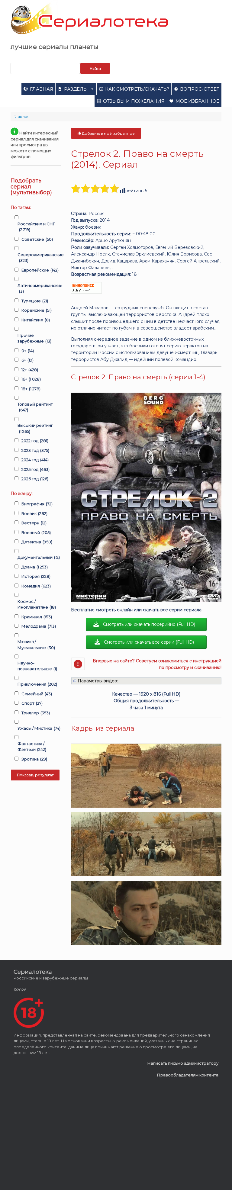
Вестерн (34, 522)
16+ (31, 379)
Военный (36, 532)
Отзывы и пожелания (134, 101)
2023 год (35, 450)
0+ (27, 350)
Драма (34, 566)
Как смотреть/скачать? (137, 89)
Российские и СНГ (36, 226)
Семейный (36, 693)
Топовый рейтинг (35, 407)
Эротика (34, 759)
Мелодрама (38, 626)
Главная (41, 89)
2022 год (34, 440)
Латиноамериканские (40, 288)
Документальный (39, 557)
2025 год (35, 469)
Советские (37, 239)
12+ (29, 369)
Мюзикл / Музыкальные (36, 644)
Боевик (34, 513)
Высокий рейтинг (35, 428)
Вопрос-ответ (199, 89)
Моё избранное (197, 101)
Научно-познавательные (37, 666)
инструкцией (207, 661)
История (35, 576)
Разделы (76, 89)
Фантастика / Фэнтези (32, 746)
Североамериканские (41, 257)
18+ (30, 388)
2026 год (34, 478)
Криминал (36, 616)
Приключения (37, 684)
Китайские (35, 319)
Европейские (40, 270)
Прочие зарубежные (34, 338)
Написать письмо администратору (182, 1063)
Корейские (36, 310)
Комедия (36, 586)
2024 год (35, 459)
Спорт (32, 703)
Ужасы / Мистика (39, 728)
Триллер (35, 712)
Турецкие (34, 300)
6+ (27, 360)
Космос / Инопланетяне (37, 604)
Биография (37, 503)
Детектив (36, 541)
